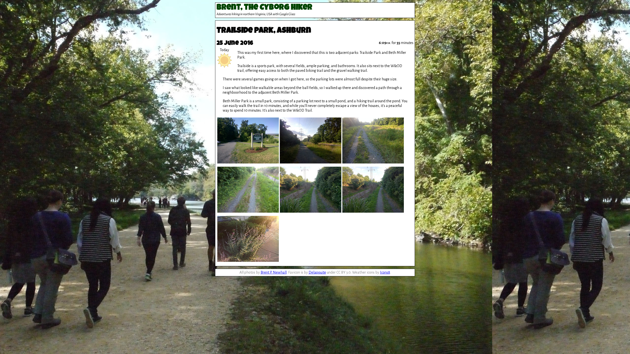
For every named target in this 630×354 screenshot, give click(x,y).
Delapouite (317, 272)
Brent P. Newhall (274, 272)
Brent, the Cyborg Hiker (264, 8)
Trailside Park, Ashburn (264, 31)
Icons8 (385, 272)
